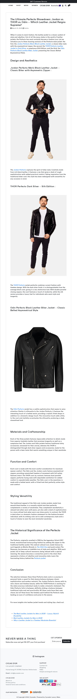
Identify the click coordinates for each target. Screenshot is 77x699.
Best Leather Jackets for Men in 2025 (27, 618)
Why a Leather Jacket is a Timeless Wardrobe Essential (34, 620)
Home (10, 5)
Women (35, 5)
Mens (26, 5)
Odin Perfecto (19, 409)
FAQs (41, 669)
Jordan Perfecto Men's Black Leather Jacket (34, 44)
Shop (18, 5)
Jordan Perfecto (20, 170)
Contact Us (43, 665)
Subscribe (66, 641)
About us (9, 680)
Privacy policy (10, 682)
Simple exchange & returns (48, 671)
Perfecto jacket (40, 558)
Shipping (43, 667)
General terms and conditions (16, 684)
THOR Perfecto (19, 285)
